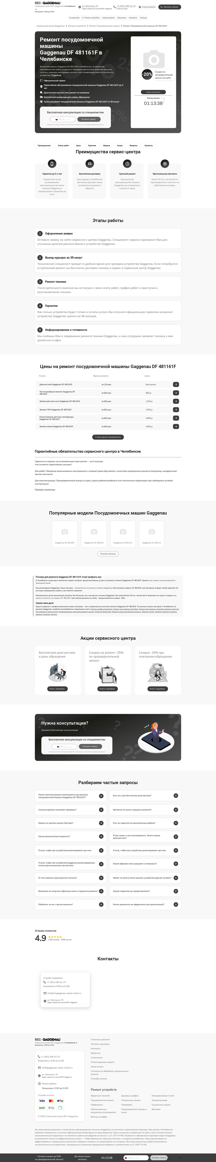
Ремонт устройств (92, 18)
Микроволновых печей (163, 1095)
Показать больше (108, 554)
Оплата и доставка (100, 1044)
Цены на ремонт (153, 92)
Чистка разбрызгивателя (101, 609)
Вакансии (122, 18)
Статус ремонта (148, 7)
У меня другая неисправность (108, 437)
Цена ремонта (108, 18)
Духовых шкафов (129, 1095)
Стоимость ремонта (100, 1039)
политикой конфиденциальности (93, 124)
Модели (106, 145)
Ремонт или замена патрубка (125, 609)
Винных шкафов (99, 1116)
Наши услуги (97, 1066)
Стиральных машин (131, 1100)
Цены (78, 145)
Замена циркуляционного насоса (126, 612)
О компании (74, 18)
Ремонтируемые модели (102, 1062)
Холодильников (159, 1100)
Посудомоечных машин (102, 1100)
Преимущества (44, 145)
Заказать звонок (171, 7)
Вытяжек (156, 1109)
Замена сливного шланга (166, 612)
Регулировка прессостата (47, 612)
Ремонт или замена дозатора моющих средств (159, 609)
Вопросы (133, 145)
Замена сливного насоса (46, 614)
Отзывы (143, 18)
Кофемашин (97, 1104)
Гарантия (92, 145)
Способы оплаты (99, 1078)
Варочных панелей (100, 1095)
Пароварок (126, 1104)
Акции (119, 145)
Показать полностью (45, 489)
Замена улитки (148, 612)
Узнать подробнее (57, 689)
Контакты (133, 18)
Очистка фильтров (103, 612)
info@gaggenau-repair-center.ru (57, 1067)
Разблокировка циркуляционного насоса (76, 612)
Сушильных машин (161, 1104)
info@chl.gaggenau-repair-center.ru (64, 993)
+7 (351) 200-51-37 (126, 6)
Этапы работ (63, 145)
